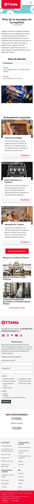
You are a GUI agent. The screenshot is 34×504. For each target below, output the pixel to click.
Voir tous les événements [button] (17, 251)
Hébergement (5, 458)
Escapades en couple (25, 379)
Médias (20, 461)
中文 (19, 490)
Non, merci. (15, 500)
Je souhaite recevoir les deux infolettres (14, 397)
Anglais (5, 394)
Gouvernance (5, 480)
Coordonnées (8, 63)
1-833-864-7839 (26, 329)
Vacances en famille (8, 379)
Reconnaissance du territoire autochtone (7, 450)
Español (20, 477)
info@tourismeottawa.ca (9, 331)
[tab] (17, 63)
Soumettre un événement (5, 465)
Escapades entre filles (9, 381)
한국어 (20, 487)
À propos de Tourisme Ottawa (7, 476)
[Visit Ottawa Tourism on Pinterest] (12, 336)
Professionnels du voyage (23, 451)
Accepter (5, 500)
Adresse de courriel (7, 360)
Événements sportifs (25, 383)
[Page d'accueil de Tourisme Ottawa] (10, 4)
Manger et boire (7, 387)
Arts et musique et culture (8, 384)
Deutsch (20, 473)
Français (5, 395)
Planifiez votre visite (7, 461)
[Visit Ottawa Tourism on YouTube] (16, 336)
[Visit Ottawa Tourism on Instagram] (8, 336)
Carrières (4, 487)
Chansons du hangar (13, 138)
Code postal (5, 368)
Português (21, 480)
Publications (5, 483)
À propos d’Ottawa (6, 446)
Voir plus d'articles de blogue (17, 308)
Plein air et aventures (25, 381)
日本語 (20, 483)
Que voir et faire (6, 454)
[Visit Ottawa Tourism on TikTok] (21, 336)
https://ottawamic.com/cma (11, 78)
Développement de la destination (24, 457)
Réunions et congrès (24, 447)
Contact (3, 490)
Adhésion (21, 464)
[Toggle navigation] (31, 2)
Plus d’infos (24, 155)
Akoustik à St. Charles (14, 224)
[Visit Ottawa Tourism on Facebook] (3, 336)
